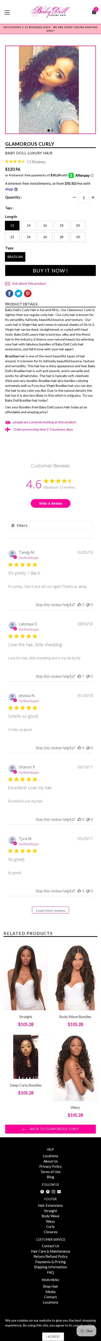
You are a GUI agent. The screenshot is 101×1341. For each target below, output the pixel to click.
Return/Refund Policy (51, 1256)
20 (78, 225)
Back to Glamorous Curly (54, 1129)
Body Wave (50, 1216)
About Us (50, 1161)
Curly (50, 1226)
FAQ (50, 1272)
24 (29, 237)
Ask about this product (29, 283)
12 (12, 225)
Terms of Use (50, 1172)
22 (12, 237)
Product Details (21, 304)
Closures (51, 1232)
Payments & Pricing (50, 1262)
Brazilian (15, 257)
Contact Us (50, 1246)
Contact (50, 1297)
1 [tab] (48, 130)
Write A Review (50, 503)
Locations (50, 1156)
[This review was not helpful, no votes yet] (87, 604)
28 (61, 237)
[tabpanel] (50, 91)
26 (45, 237)
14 (29, 225)
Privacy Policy (50, 1166)
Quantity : (13, 197)
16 (45, 225)
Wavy (50, 1221)
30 (78, 237)
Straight (50, 1211)
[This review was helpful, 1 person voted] (79, 676)
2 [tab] (52, 130)
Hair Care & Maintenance (50, 1251)
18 (61, 225)
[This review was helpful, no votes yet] (79, 604)
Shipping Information (50, 1267)
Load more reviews (50, 910)
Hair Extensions (50, 1205)
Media (50, 1292)
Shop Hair (50, 1286)
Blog (50, 1177)
